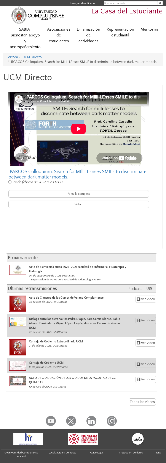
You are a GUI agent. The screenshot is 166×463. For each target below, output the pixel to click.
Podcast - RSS (140, 289)
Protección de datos (131, 452)
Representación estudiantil (120, 32)
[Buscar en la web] (160, 3)
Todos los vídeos (142, 402)
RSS (158, 452)
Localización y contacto (62, 452)
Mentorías (149, 29)
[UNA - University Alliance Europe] (138, 439)
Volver (79, 204)
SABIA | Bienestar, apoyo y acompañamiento (25, 38)
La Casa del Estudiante (127, 11)
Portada (12, 57)
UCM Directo (32, 57)
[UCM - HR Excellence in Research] (28, 439)
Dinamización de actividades (88, 35)
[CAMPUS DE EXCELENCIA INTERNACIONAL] (83, 439)
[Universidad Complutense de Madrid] (37, 15)
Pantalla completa (78, 194)
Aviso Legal (97, 452)
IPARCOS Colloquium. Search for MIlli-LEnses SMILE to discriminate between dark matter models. (77, 174)
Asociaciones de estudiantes (58, 35)
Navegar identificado (82, 3)
